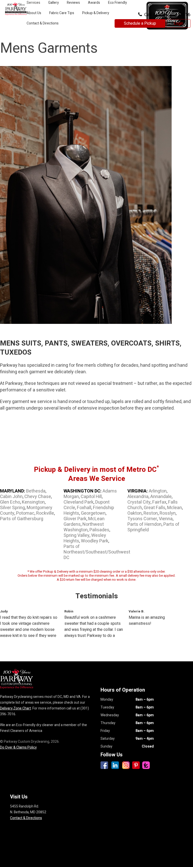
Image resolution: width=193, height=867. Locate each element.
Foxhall (84, 507)
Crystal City (139, 502)
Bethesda (35, 491)
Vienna (166, 518)
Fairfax (159, 502)
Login (178, 23)
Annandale (161, 496)
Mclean (174, 507)
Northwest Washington (84, 527)
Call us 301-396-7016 (166, 15)
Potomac (25, 513)
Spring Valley (76, 535)
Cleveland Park (78, 502)
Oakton (134, 513)
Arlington (158, 491)
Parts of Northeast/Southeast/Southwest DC (97, 552)
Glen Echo (10, 502)
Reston (150, 513)
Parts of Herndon (144, 524)
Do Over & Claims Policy (18, 747)
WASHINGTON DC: (83, 491)
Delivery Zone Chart (15, 708)
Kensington (33, 502)
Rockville (45, 513)
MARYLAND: (12, 491)
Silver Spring (12, 507)
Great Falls (154, 507)
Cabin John (11, 496)
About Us (34, 13)
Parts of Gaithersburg (21, 518)
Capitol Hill (91, 496)
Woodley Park (94, 541)
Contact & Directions (43, 23)
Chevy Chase (37, 496)
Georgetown (93, 513)
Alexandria (138, 496)
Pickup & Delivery (95, 13)
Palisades (99, 530)
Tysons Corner (142, 518)
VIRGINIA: (137, 491)
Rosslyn (168, 513)
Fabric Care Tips (61, 13)
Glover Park (75, 518)
